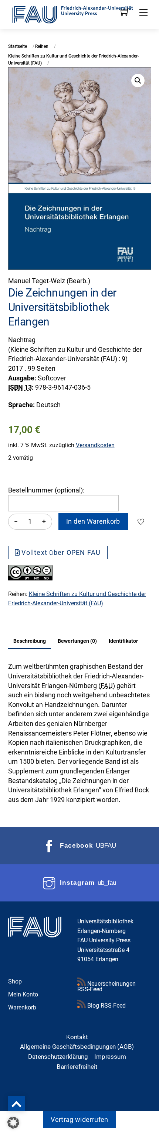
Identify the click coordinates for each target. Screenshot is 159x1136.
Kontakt (77, 1037)
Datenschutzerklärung (58, 1056)
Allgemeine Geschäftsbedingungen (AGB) (77, 1046)
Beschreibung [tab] (29, 641)
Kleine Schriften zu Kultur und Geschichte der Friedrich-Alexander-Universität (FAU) (73, 59)
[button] (138, 80)
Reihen (41, 46)
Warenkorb (22, 1007)
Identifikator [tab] (123, 641)
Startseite (17, 46)
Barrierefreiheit (77, 1066)
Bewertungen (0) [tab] (77, 641)
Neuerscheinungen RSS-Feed (106, 986)
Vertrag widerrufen (79, 1119)
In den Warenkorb (93, 521)
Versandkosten (95, 445)
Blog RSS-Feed (106, 1005)
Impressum (110, 1056)
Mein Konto (23, 994)
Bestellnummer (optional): (46, 490)
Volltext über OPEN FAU (61, 552)
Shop (15, 981)
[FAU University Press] (79, 13)
